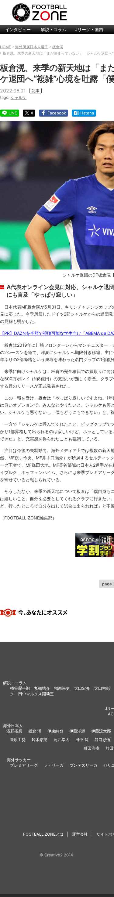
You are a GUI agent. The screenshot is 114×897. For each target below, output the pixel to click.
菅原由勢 (18, 739)
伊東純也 (55, 731)
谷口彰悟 (102, 739)
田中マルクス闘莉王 (36, 693)
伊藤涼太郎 (101, 731)
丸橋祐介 (42, 688)
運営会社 (80, 834)
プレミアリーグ (24, 765)
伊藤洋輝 (77, 731)
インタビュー (18, 29)
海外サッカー (19, 759)
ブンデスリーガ (83, 765)
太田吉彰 (102, 688)
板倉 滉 (34, 731)
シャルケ (18, 97)
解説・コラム (53, 29)
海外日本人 (13, 725)
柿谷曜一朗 (20, 688)
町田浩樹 (91, 748)
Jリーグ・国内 (89, 29)
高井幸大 (61, 739)
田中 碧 (81, 739)
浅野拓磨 (14, 731)
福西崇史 (62, 688)
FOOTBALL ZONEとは (43, 834)
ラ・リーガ (54, 765)
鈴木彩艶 (39, 739)
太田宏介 (82, 688)
